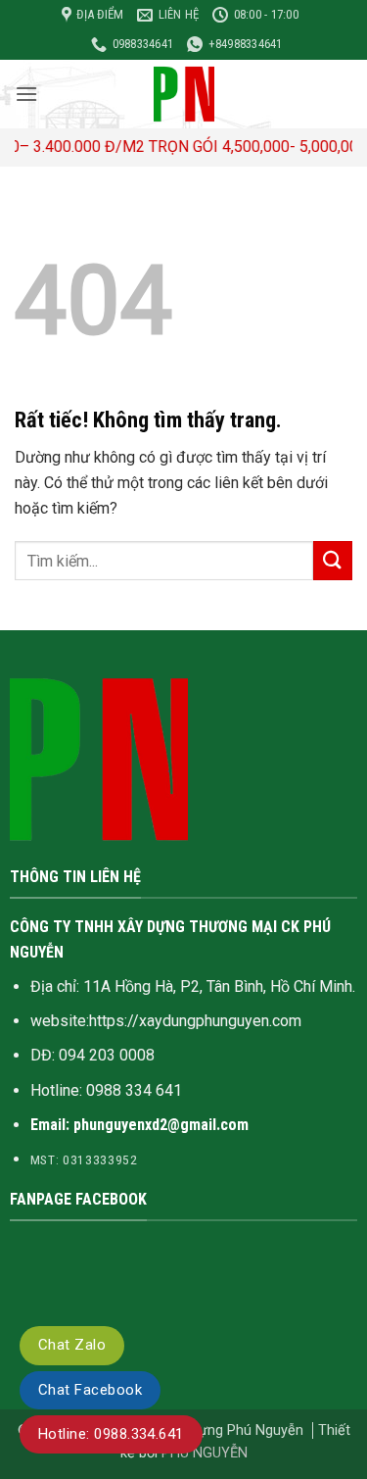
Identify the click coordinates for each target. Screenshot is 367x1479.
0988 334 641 (134, 1090)
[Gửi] (332, 560)
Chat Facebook (90, 1390)
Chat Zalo (72, 1345)
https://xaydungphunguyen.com (195, 1020)
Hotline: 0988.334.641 (111, 1434)
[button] (26, 94)
